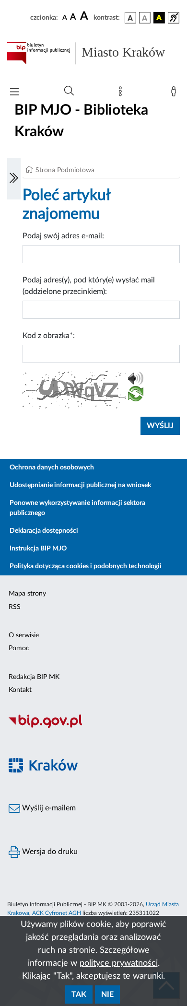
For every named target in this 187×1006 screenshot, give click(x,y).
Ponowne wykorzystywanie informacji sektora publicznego (77, 508)
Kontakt (20, 690)
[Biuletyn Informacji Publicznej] (93, 726)
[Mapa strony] (122, 93)
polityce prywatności (119, 963)
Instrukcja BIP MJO (38, 548)
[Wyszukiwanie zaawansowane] (69, 91)
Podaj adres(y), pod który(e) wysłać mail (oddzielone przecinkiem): (89, 285)
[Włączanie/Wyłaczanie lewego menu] (14, 178)
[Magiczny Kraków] (93, 770)
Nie (107, 994)
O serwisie (24, 635)
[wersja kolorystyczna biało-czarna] (145, 18)
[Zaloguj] (175, 93)
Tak (78, 994)
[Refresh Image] (135, 395)
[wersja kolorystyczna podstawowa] (130, 18)
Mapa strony (27, 593)
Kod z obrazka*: (49, 335)
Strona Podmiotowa (64, 170)
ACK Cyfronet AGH (56, 913)
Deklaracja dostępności (44, 530)
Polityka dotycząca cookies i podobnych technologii (86, 566)
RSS (15, 607)
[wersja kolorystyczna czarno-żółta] (159, 18)
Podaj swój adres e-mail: (63, 236)
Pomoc (19, 648)
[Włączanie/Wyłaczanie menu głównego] (14, 92)
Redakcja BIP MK (34, 677)
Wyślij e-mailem (48, 808)
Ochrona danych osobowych (52, 467)
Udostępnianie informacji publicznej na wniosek (80, 485)
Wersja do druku (49, 851)
